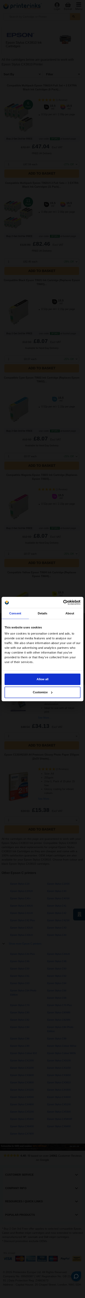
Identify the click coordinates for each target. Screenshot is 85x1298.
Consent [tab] (15, 613)
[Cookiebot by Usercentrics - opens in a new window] (63, 602)
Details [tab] (42, 613)
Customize (40, 692)
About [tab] (69, 613)
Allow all (42, 679)
